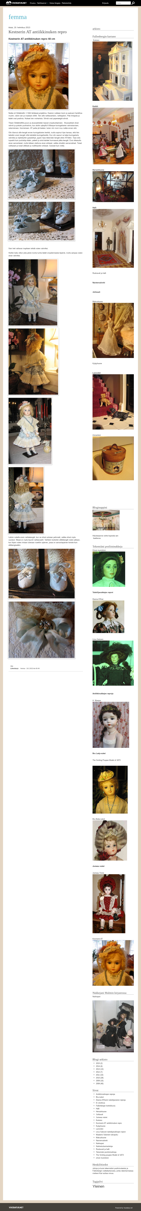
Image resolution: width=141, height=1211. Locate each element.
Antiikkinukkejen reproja (105, 1094)
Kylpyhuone (97, 363)
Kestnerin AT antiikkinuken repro (38, 32)
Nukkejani (100, 1143)
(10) (99, 1075)
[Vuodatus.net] (16, 1207)
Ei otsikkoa (100, 1103)
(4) (99, 1066)
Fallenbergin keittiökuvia (105, 1106)
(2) (99, 1063)
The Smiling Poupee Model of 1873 (106, 760)
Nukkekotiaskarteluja (104, 1146)
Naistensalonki (102, 1140)
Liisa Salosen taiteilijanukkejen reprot (111, 1132)
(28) (99, 1078)
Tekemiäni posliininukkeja (106, 1152)
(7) (99, 1072)
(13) (99, 1069)
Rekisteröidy (66, 3)
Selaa (55, 3)
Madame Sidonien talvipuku (107, 1135)
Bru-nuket (100, 1097)
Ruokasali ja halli (99, 273)
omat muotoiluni (102, 1158)
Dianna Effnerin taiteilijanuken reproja (111, 1100)
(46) (99, 1084)
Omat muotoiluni (99, 550)
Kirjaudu (105, 3)
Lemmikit (99, 1129)
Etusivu (33, 3)
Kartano (96, 40)
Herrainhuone (101, 1112)
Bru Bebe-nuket (99, 819)
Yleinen (98, 1186)
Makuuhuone (98, 302)
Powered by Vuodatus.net (123, 1208)
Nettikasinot (41, 3)
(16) (99, 1081)
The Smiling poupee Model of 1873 (110, 1155)
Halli (97, 1109)
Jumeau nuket (101, 1117)
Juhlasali (99, 1114)
